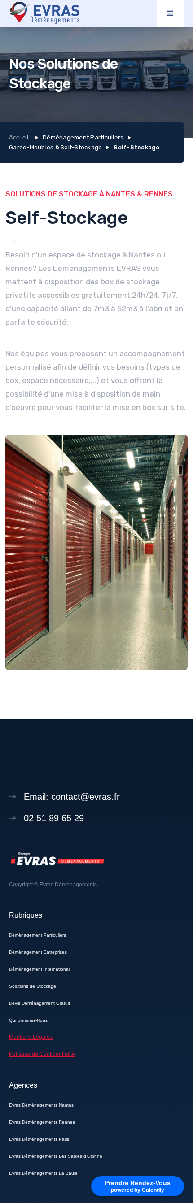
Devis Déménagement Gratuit (39, 1003)
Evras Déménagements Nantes (41, 1105)
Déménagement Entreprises (38, 952)
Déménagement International (39, 969)
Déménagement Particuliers (37, 935)
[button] (170, 13)
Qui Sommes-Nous (28, 1020)
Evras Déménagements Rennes (42, 1122)
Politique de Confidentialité (42, 1054)
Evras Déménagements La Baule (43, 1173)
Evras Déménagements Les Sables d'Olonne (55, 1156)
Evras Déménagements (68, 884)
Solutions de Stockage (32, 986)
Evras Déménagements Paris (39, 1139)
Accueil (18, 137)
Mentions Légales (31, 1037)
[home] (45, 13)
